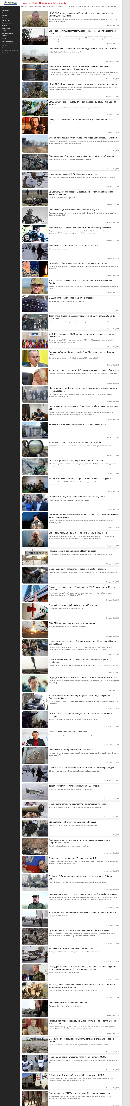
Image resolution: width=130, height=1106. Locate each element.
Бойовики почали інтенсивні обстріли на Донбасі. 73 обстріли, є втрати (82, 49)
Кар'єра (4, 15)
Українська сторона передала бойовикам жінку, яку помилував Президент (84, 370)
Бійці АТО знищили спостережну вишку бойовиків (72, 623)
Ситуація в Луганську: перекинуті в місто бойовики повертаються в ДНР (83, 677)
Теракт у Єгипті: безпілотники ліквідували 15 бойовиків (75, 786)
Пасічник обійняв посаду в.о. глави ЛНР (68, 731)
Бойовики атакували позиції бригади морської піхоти (74, 246)
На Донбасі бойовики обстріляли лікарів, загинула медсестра (78, 263)
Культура (5, 18)
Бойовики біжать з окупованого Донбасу (68, 1003)
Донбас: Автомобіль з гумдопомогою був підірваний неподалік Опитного (83, 138)
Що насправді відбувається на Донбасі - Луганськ (72, 822)
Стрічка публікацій (7, 41)
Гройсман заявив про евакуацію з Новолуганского (72, 551)
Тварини (4, 35)
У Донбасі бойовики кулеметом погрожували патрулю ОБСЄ (77, 1057)
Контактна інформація (9, 48)
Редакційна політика (9, 53)
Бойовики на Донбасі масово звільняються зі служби (74, 210)
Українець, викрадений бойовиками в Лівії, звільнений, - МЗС (78, 424)
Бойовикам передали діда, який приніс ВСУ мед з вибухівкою (78, 533)
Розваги (4, 25)
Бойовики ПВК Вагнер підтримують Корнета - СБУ (72, 750)
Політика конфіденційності (11, 50)
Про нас (5, 45)
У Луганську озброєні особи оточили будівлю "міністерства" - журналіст (82, 912)
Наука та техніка (7, 23)
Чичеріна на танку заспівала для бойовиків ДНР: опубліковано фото (81, 119)
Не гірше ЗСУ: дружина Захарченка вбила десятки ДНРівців (77, 497)
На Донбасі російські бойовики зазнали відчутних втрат (75, 442)
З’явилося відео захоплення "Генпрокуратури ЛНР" (73, 858)
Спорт (4, 30)
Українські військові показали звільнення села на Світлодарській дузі (81, 768)
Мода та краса (6, 20)
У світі (4, 38)
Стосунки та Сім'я (7, 33)
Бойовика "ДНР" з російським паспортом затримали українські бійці (80, 228)
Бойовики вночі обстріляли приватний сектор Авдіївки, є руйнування (81, 156)
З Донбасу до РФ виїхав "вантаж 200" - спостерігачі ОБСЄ (76, 1075)
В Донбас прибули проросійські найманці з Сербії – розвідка (77, 569)
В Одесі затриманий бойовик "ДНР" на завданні (71, 298)
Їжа (3, 13)
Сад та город (6, 28)
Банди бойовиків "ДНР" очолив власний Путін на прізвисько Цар (79, 1093)
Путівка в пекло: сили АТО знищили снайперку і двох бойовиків (79, 930)
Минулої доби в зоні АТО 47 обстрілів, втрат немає (73, 174)
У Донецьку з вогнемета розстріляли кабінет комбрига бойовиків (79, 804)
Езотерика (5, 10)
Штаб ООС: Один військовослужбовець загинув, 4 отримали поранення (83, 84)
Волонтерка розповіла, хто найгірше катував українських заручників (81, 478)
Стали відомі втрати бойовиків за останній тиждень (73, 605)
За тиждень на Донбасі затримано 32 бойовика (71, 948)
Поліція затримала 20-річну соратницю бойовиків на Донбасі (77, 460)
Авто (3, 8)
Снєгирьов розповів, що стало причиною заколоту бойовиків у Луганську (83, 894)
